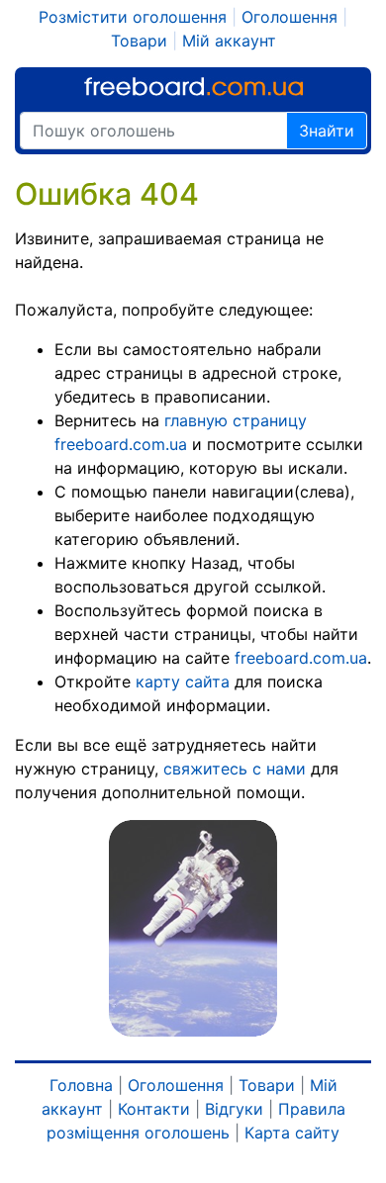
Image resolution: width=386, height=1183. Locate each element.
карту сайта (183, 681)
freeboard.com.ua (301, 658)
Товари (139, 40)
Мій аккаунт (229, 40)
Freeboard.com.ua (193, 86)
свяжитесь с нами (234, 768)
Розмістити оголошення (133, 17)
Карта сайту (291, 1132)
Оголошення (289, 17)
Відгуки (234, 1109)
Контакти (154, 1109)
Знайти (326, 130)
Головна (81, 1085)
